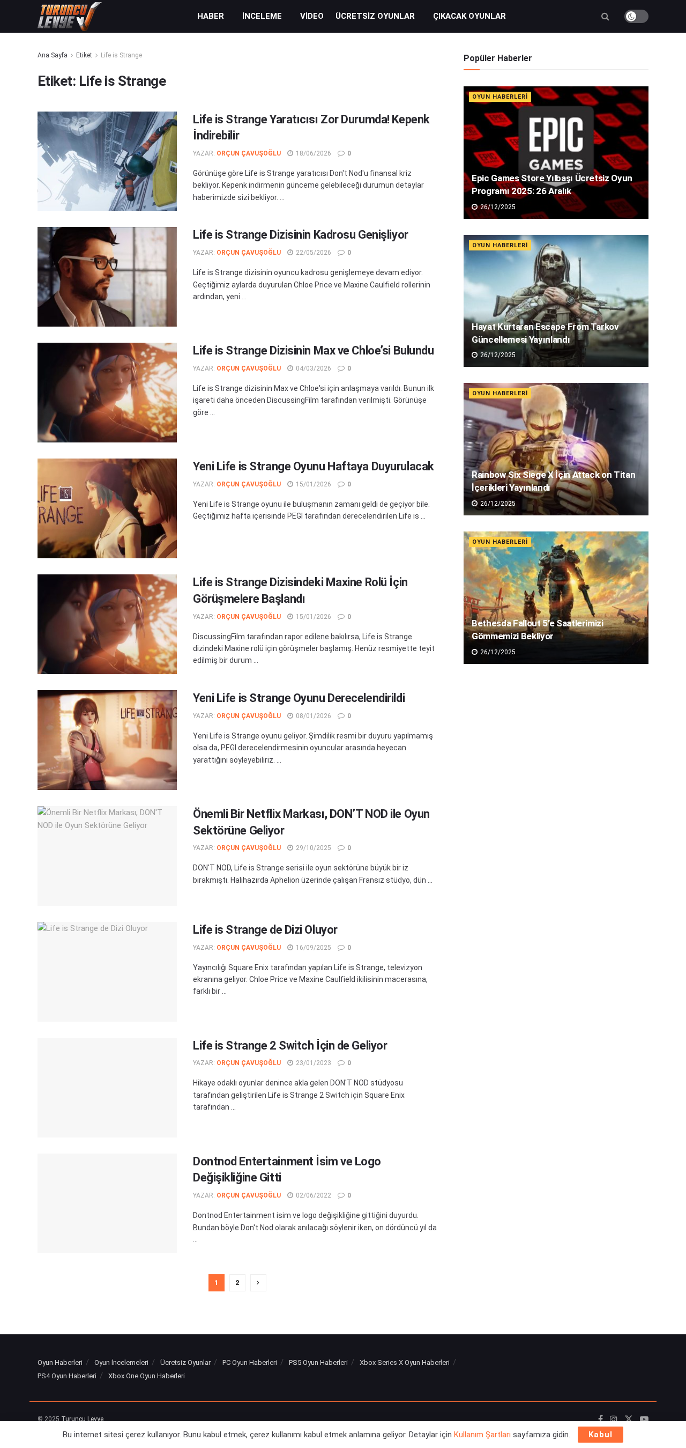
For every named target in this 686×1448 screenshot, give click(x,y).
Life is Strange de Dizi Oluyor (265, 929)
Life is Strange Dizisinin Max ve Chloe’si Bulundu (313, 350)
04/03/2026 (312, 368)
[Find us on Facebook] (600, 1420)
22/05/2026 (312, 252)
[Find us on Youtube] (644, 1420)
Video (312, 16)
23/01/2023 (312, 1063)
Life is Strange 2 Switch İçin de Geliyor (290, 1045)
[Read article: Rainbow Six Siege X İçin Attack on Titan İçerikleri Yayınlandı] (556, 449)
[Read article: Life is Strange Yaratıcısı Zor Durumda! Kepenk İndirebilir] (107, 161)
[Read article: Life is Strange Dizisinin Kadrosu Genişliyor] (107, 277)
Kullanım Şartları (482, 1434)
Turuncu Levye (82, 1419)
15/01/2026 (312, 484)
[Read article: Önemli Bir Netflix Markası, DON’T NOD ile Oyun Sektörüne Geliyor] (107, 856)
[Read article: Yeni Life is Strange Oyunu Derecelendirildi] (107, 740)
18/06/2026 (312, 153)
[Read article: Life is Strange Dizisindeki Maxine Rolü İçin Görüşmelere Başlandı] (107, 624)
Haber (210, 16)
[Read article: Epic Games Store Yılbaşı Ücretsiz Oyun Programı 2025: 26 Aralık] (556, 152)
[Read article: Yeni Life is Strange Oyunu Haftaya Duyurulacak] (107, 508)
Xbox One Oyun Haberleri (146, 1376)
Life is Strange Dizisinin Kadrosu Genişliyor (300, 234)
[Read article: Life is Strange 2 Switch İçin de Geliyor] (107, 1087)
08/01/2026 (312, 716)
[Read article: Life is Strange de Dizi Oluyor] (107, 972)
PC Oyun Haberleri (249, 1362)
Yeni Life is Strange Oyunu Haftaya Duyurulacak (313, 466)
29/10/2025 (312, 848)
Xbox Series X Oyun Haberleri (405, 1362)
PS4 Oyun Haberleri (67, 1376)
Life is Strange (121, 55)
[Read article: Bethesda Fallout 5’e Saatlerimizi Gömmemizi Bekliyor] (556, 597)
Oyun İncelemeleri (121, 1362)
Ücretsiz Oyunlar (375, 16)
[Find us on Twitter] (628, 1420)
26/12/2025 (497, 207)
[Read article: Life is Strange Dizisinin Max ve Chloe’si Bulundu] (107, 392)
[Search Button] (605, 16)
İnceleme (262, 16)
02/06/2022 (312, 1195)
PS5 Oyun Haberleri (318, 1362)
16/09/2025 (312, 947)
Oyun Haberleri (500, 96)
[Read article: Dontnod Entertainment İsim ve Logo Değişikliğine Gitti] (107, 1203)
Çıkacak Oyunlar (469, 16)
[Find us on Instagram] (613, 1420)
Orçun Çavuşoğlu (249, 153)
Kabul (600, 1434)
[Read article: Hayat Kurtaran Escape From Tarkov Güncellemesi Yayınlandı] (556, 301)
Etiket (84, 55)
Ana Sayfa (53, 55)
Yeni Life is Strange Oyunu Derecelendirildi (299, 698)
